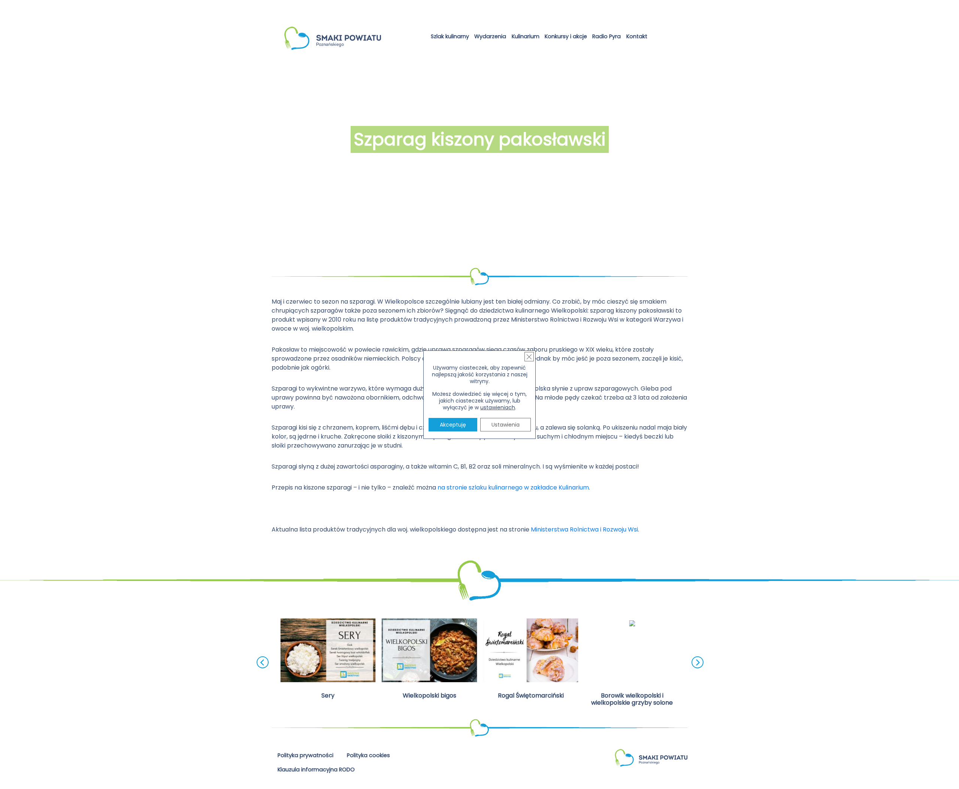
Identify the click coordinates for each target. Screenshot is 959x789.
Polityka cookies (368, 755)
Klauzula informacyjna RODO (316, 769)
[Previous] (263, 662)
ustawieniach (497, 407)
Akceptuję (453, 424)
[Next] (698, 662)
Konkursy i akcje (566, 36)
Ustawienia (505, 424)
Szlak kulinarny (450, 36)
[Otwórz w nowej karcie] (656, 38)
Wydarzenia (490, 36)
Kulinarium (525, 36)
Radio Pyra (606, 36)
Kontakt (636, 36)
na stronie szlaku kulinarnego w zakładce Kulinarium (513, 487)
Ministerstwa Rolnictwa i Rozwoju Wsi (584, 529)
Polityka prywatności (305, 755)
